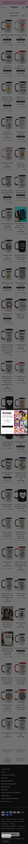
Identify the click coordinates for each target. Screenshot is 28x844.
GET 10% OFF (7, 426)
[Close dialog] (26, 411)
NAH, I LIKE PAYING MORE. (7, 428)
